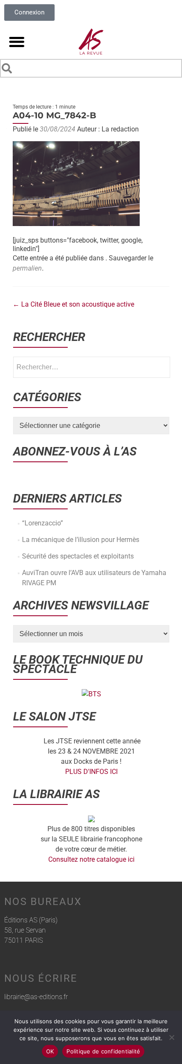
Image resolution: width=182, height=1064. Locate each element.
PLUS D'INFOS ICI (91, 772)
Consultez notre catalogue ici (91, 859)
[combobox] (91, 68)
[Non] (171, 1037)
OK (50, 1051)
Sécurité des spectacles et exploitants (78, 556)
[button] (16, 41)
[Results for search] (91, 79)
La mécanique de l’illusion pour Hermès (80, 540)
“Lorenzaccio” (42, 523)
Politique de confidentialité (103, 1051)
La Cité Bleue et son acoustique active (73, 304)
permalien (27, 268)
